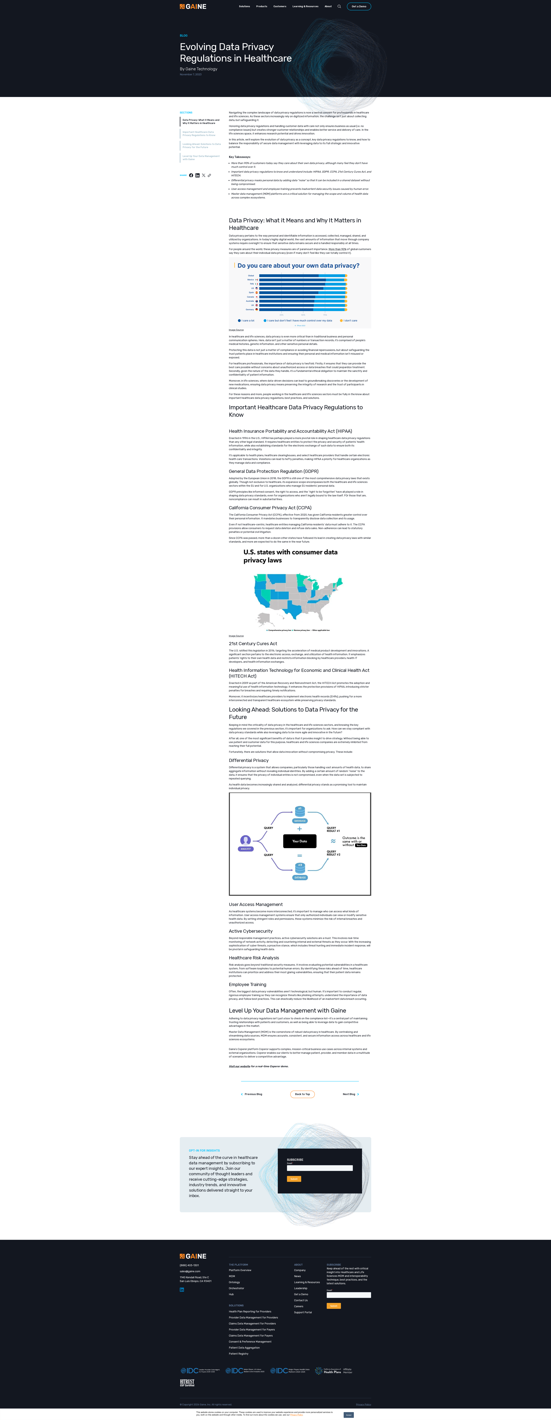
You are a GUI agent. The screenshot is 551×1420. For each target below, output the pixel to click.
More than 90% (337, 249)
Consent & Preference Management (250, 1341)
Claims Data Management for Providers (252, 1323)
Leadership (300, 1288)
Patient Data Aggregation (244, 1347)
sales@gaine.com (190, 1271)
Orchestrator (236, 1288)
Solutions (244, 6)
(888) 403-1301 (189, 1265)
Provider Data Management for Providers (253, 1317)
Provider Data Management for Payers (252, 1329)
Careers (298, 1306)
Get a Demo (359, 6)
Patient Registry (238, 1353)
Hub (231, 1294)
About (328, 6)
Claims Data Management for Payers (251, 1335)
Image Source (236, 330)
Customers (279, 6)
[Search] (339, 6)
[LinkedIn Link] (202, 1290)
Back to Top (302, 1094)
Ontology (234, 1282)
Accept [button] (348, 1415)
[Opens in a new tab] (200, 1371)
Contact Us (301, 1300)
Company (300, 1270)
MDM (232, 1276)
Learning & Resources (305, 6)
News (297, 1276)
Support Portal (303, 1312)
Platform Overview (240, 1270)
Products (261, 6)
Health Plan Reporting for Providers (250, 1311)
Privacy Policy (296, 1414)
